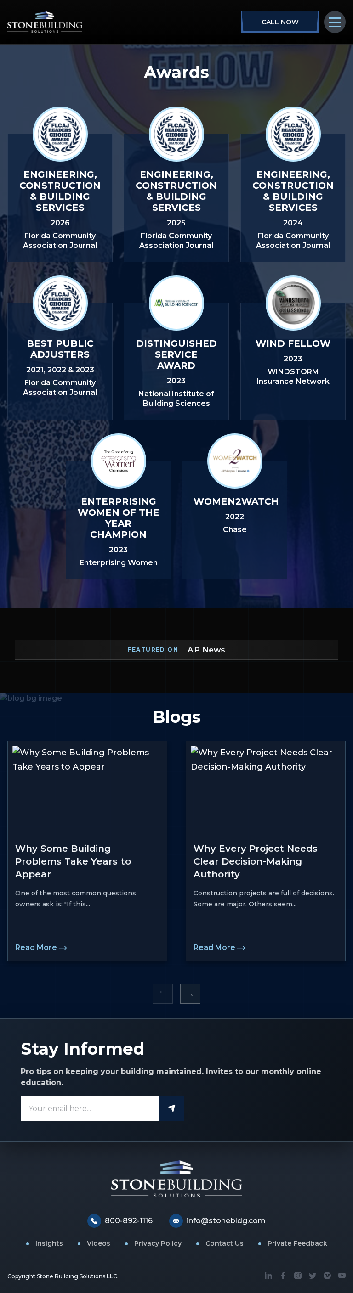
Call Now (280, 22)
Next (190, 994)
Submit (171, 1108)
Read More (36, 947)
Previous (163, 994)
